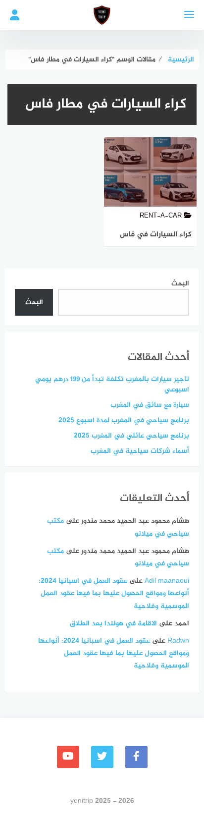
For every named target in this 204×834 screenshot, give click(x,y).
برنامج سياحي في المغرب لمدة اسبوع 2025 (123, 420)
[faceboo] (136, 757)
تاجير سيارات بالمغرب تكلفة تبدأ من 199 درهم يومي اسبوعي (112, 384)
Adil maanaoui (167, 581)
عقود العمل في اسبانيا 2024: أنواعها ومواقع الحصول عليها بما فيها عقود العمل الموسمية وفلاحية (114, 593)
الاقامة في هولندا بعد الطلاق (113, 623)
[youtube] (68, 757)
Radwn (178, 641)
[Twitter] (102, 757)
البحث (180, 283)
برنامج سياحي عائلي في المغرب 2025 (131, 436)
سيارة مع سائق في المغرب (149, 405)
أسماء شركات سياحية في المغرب (140, 451)
